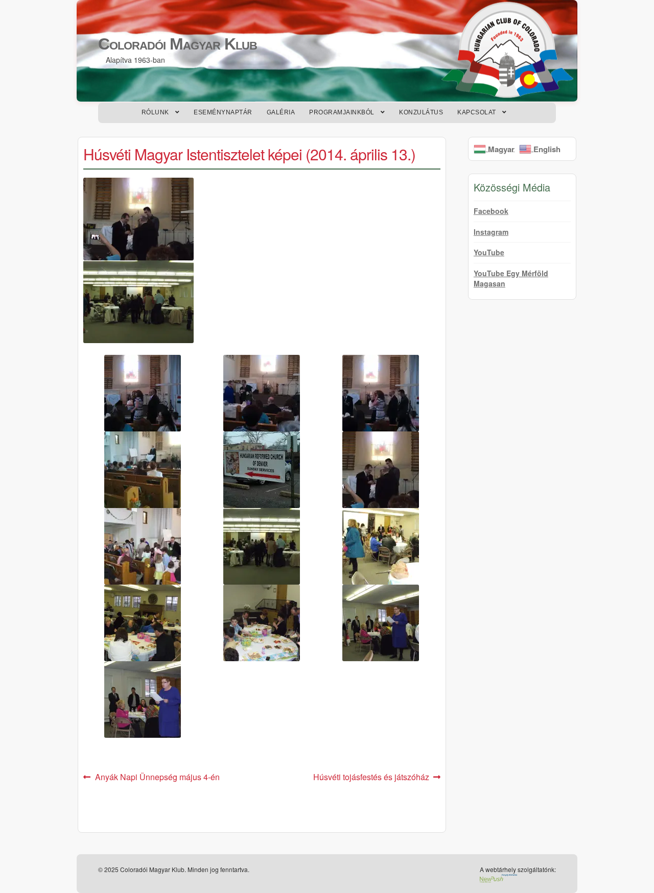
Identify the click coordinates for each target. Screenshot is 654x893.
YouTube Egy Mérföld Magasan (511, 278)
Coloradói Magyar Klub (177, 44)
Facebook (491, 211)
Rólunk (155, 112)
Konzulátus (421, 112)
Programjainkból (342, 112)
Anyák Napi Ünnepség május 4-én (157, 777)
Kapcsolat (476, 112)
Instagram (491, 232)
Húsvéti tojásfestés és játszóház (371, 777)
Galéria (281, 112)
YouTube (489, 252)
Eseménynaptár (223, 112)
